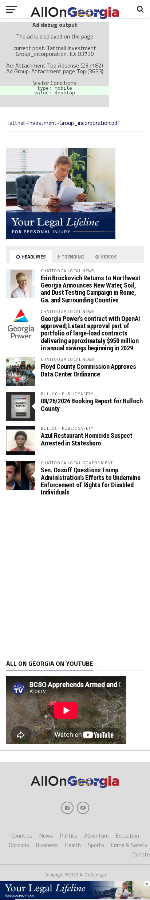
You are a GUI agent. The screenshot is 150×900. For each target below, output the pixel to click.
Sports (96, 845)
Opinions (19, 845)
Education (127, 835)
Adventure (96, 835)
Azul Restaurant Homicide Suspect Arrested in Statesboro (86, 439)
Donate (141, 854)
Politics (68, 835)
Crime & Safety (129, 845)
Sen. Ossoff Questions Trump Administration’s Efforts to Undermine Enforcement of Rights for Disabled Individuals (90, 481)
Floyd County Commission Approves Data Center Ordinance (88, 370)
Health (73, 845)
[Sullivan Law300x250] (60, 236)
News (46, 835)
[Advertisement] (75, 578)
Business (47, 845)
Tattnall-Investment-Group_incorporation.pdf (63, 122)
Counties (21, 835)
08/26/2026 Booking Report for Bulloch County (91, 404)
